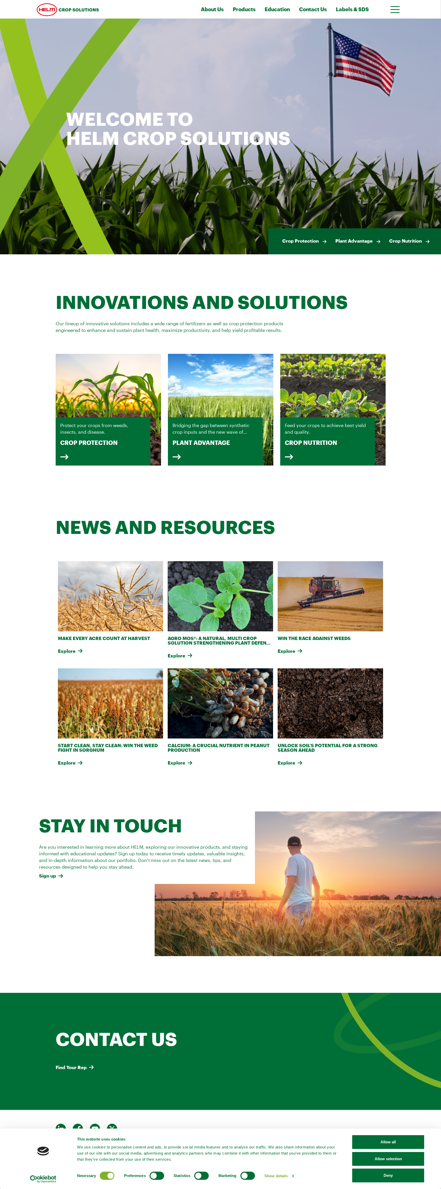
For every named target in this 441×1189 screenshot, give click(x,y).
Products (244, 9)
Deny (388, 1175)
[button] (64, 457)
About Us (212, 9)
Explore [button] (67, 651)
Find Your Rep (71, 1067)
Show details (276, 1176)
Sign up (47, 876)
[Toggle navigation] (394, 9)
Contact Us (313, 9)
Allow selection (388, 1159)
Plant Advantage (354, 241)
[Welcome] (92, 9)
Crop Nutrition (405, 241)
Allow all (388, 1142)
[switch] (157, 1176)
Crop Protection (300, 241)
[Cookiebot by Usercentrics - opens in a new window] (43, 1179)
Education (277, 9)
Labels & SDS (352, 9)
